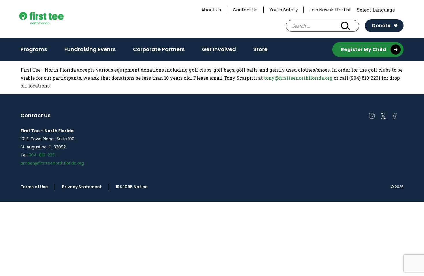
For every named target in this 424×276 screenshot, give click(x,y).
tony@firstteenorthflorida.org (298, 78)
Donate (381, 25)
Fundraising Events (90, 49)
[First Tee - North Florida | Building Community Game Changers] (52, 19)
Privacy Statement (82, 187)
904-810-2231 (42, 155)
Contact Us (245, 10)
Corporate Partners (159, 49)
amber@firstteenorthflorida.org (52, 163)
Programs (33, 49)
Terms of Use (34, 187)
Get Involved (219, 51)
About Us (211, 10)
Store (260, 49)
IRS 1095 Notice (132, 187)
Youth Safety (283, 10)
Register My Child (364, 49)
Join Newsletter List (330, 10)
